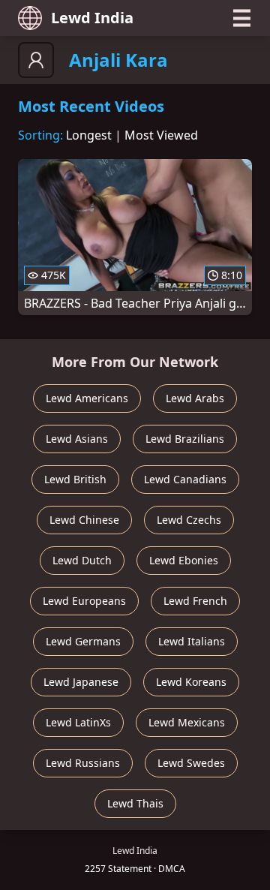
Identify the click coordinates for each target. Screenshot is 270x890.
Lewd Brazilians (185, 438)
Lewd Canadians (185, 479)
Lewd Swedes (191, 763)
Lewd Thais (135, 803)
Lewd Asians (77, 438)
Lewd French (195, 601)
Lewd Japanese (81, 682)
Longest (89, 135)
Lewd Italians (191, 641)
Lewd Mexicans (186, 722)
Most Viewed (161, 135)
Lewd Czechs (189, 520)
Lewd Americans (87, 398)
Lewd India (92, 18)
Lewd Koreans (191, 682)
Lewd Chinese (84, 520)
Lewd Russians (83, 763)
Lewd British (75, 479)
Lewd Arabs (195, 398)
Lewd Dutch (82, 560)
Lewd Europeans (84, 601)
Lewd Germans (83, 641)
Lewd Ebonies (183, 560)
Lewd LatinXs (78, 722)
